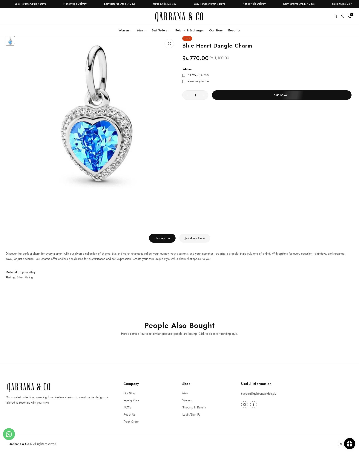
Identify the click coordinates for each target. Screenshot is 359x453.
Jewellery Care (195, 238)
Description (162, 238)
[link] (125, 30)
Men (185, 393)
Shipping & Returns (194, 407)
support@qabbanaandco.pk (258, 393)
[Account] (342, 16)
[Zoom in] (169, 43)
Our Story (129, 393)
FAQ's (127, 407)
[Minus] (187, 95)
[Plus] (203, 95)
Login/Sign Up (191, 414)
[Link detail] (244, 404)
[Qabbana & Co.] (179, 16)
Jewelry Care (131, 400)
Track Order (131, 422)
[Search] (335, 16)
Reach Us (129, 414)
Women (187, 400)
